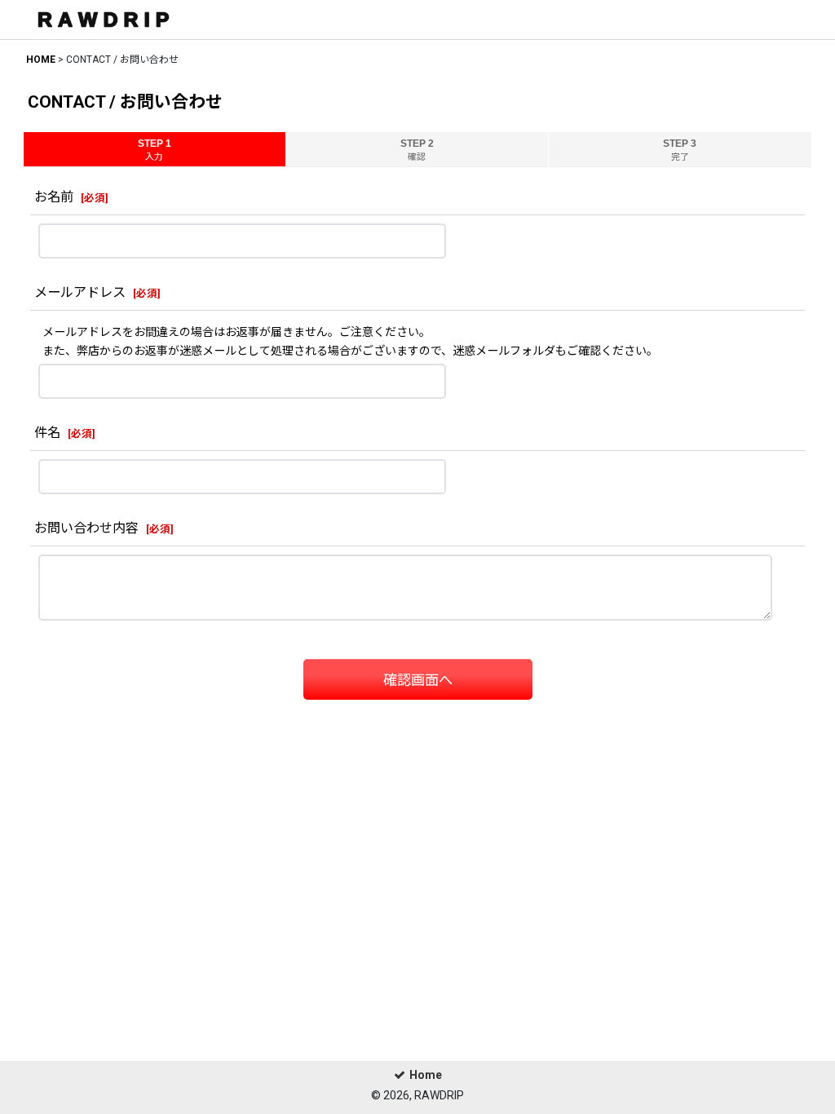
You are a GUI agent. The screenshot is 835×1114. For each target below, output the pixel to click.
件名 (47, 432)
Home (425, 1074)
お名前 (53, 197)
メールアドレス (80, 292)
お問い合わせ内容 (86, 528)
